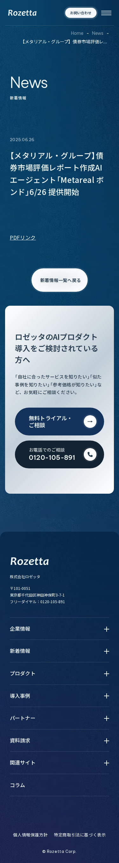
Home (77, 33)
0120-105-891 (52, 601)
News (97, 33)
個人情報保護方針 (30, 834)
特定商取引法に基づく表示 (80, 834)
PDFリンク (23, 237)
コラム (17, 785)
